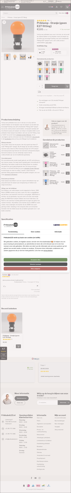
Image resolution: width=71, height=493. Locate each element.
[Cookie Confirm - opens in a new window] (60, 225)
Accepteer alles (35, 260)
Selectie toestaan (35, 264)
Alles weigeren (35, 268)
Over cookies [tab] (35, 232)
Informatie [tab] (58, 232)
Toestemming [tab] (13, 232)
